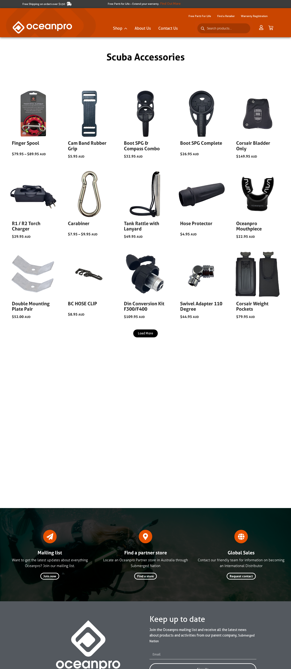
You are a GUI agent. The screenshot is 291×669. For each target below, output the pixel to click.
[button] (145, 333)
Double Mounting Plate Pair (31, 306)
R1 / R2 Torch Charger (26, 226)
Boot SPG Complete (201, 143)
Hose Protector (196, 223)
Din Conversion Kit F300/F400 (144, 306)
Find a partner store (145, 553)
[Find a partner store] (145, 536)
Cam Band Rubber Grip (87, 145)
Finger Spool (25, 143)
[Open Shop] (125, 28)
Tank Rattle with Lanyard (141, 226)
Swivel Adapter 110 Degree (201, 306)
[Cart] (270, 28)
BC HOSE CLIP (82, 303)
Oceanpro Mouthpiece (249, 226)
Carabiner (78, 223)
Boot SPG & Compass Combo (142, 145)
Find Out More (170, 4)
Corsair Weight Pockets (252, 306)
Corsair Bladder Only (253, 145)
